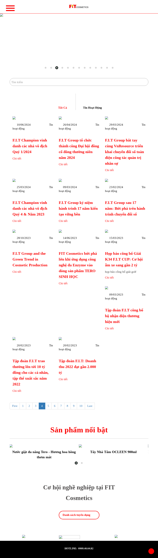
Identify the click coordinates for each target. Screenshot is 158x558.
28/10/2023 (24, 237)
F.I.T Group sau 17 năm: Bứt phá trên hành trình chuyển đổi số (125, 208)
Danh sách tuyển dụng (76, 514)
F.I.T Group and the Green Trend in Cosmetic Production (30, 259)
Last (89, 405)
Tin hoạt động (92, 107)
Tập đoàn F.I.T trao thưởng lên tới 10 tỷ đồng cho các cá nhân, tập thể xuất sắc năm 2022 (31, 372)
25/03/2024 (24, 187)
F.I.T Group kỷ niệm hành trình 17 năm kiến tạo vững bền (78, 208)
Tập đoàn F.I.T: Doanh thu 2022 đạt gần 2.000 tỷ (77, 367)
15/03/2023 (116, 237)
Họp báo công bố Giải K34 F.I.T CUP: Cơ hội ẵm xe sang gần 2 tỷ (124, 259)
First (14, 405)
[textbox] (79, 82)
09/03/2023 (116, 294)
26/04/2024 (70, 124)
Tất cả (62, 107)
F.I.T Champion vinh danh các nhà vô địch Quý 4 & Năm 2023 (30, 208)
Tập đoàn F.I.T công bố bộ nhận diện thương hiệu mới (124, 316)
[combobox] (79, 82)
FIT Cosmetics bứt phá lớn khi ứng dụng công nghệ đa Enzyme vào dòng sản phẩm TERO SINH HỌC (78, 265)
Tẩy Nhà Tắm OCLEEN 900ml (113, 452)
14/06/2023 (70, 237)
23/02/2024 (116, 187)
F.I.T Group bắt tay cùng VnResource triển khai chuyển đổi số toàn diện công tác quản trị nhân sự (124, 151)
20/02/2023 (24, 345)
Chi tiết (17, 158)
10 (80, 405)
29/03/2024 (116, 124)
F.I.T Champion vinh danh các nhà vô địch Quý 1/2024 (30, 146)
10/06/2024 (24, 124)
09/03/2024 (70, 187)
